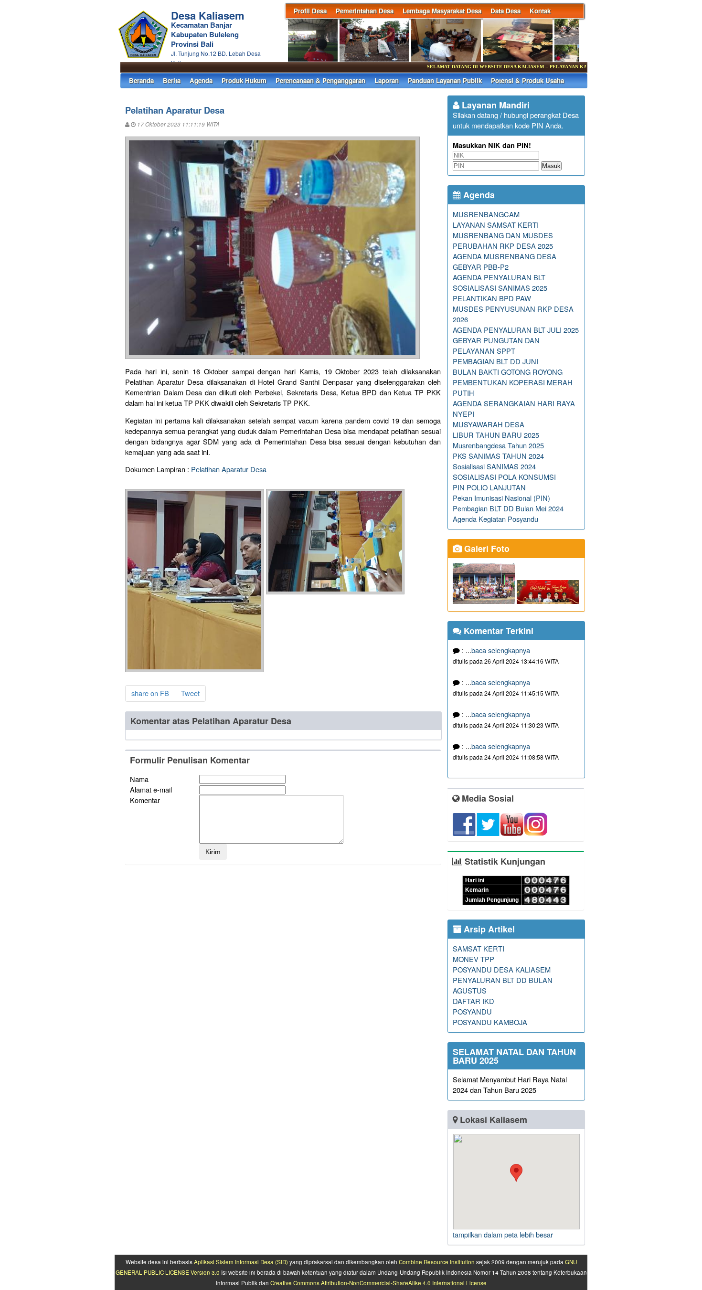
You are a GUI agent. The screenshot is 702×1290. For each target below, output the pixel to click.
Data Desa (505, 10)
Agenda (201, 80)
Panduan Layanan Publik (445, 80)
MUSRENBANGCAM (486, 214)
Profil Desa (310, 10)
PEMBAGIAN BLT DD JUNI (495, 361)
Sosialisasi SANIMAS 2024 (494, 466)
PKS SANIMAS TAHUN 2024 (498, 456)
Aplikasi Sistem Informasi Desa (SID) (241, 1262)
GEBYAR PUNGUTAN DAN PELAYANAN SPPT (496, 345)
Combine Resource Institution (437, 1262)
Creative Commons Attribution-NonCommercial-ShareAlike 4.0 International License (378, 1283)
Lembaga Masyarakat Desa (442, 10)
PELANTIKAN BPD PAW (492, 298)
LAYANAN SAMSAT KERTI (496, 225)
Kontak (540, 10)
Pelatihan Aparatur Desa (228, 469)
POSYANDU (472, 1011)
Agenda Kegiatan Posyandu (495, 519)
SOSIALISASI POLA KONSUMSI (504, 477)
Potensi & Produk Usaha (527, 80)
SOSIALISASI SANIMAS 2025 (500, 288)
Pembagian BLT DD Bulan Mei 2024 (508, 508)
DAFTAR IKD (473, 1001)
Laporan (386, 80)
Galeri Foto (486, 548)
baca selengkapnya (500, 650)
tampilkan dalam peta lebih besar (503, 1234)
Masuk (551, 165)
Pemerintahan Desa (365, 10)
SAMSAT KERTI (478, 948)
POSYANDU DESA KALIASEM (502, 969)
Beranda (141, 80)
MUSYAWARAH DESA (488, 424)
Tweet (190, 693)
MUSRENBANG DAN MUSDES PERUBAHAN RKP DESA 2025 (503, 240)
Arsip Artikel (488, 929)
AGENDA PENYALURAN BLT (499, 277)
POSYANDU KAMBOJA (490, 1022)
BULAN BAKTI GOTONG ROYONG (508, 372)
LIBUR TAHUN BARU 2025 (496, 435)
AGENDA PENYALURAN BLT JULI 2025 (516, 330)
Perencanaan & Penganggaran (320, 80)
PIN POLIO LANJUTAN (489, 487)
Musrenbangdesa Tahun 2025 (498, 445)
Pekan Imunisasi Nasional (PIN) (501, 498)
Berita (172, 80)
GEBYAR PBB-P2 (481, 267)
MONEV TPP (473, 959)
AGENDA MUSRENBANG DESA (504, 256)
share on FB (150, 693)
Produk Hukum (244, 80)
